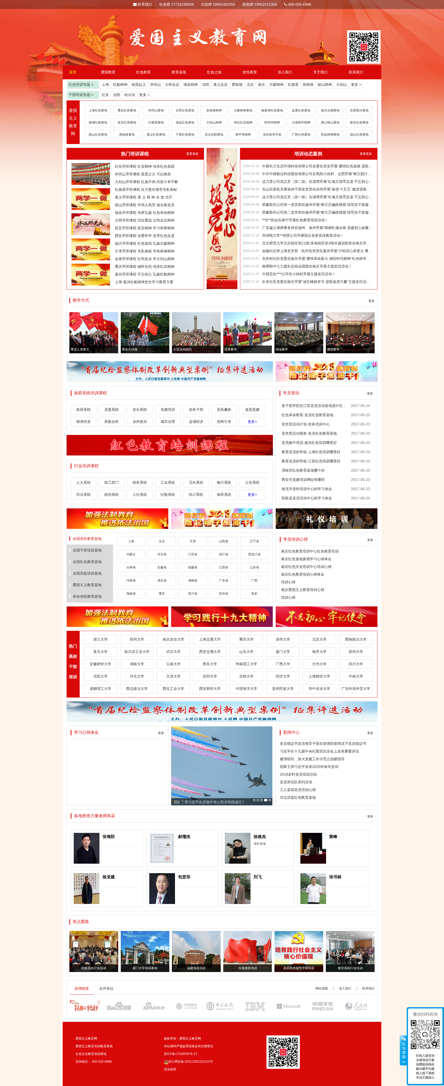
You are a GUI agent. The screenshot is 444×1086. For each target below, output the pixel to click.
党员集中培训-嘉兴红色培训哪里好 (309, 443)
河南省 (131, 580)
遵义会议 (220, 84)
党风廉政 (224, 409)
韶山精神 (325, 84)
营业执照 (170, 1069)
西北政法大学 (137, 689)
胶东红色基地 (359, 122)
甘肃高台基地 (359, 110)
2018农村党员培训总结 (298, 774)
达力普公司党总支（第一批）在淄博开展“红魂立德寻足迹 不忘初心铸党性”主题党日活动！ (317, 197)
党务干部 (196, 409)
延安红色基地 (127, 122)
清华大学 (283, 639)
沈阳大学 (100, 676)
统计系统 (196, 494)
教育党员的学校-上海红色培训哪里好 (311, 452)
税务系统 (140, 482)
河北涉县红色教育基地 (298, 797)
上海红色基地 (98, 110)
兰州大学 (319, 664)
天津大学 (173, 676)
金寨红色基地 (301, 110)
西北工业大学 (173, 689)
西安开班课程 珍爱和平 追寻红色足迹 (144, 236)
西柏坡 (237, 84)
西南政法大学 (356, 639)
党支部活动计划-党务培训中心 (306, 424)
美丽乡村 (111, 422)
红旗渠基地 (156, 122)
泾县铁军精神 (301, 122)
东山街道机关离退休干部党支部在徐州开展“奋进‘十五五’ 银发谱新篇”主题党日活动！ (317, 189)
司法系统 (83, 494)
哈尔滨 (129, 95)
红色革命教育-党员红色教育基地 (307, 415)
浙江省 (223, 554)
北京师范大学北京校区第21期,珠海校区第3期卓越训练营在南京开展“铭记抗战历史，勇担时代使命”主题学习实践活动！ (317, 243)
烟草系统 (224, 494)
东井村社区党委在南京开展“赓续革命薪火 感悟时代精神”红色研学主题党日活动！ (317, 258)
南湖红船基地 (98, 122)
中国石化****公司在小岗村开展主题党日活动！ (299, 274)
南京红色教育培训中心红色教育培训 (310, 551)
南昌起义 (139, 84)
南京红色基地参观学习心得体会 (306, 559)
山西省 (223, 541)
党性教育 (250, 72)
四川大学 (356, 664)
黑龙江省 (254, 554)
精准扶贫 (83, 422)
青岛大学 (210, 664)
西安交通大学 (210, 652)
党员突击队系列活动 (296, 782)
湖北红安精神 (243, 122)
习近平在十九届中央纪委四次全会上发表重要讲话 (319, 751)
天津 (193, 541)
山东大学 (246, 652)
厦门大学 (283, 652)
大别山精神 (214, 122)
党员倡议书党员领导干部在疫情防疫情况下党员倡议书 (323, 743)
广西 (254, 580)
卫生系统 (196, 482)
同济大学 (283, 676)
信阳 (116, 95)
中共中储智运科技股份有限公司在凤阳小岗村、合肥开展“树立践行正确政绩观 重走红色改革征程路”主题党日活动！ (317, 174)
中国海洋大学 (246, 689)
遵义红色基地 (156, 134)
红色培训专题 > (81, 84)
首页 (72, 72)
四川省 (192, 593)
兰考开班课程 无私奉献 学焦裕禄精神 (144, 251)
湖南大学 (137, 664)
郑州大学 (137, 639)
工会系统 (168, 482)
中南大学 (356, 676)
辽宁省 (254, 541)
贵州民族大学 (283, 689)
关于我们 (320, 72)
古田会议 (172, 84)
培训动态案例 (308, 153)
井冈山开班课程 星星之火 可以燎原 (143, 174)
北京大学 (319, 639)
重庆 (162, 593)
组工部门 (111, 482)
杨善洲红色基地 (272, 110)
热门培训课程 (135, 153)
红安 (105, 95)
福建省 (192, 567)
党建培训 (168, 409)
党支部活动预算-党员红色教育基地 (309, 433)
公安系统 (252, 482)
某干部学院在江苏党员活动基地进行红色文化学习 (321, 406)
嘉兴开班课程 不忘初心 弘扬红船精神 (144, 274)
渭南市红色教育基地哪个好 (303, 470)
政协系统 (111, 494)
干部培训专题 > (81, 95)
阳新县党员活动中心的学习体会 (307, 498)
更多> (252, 422)
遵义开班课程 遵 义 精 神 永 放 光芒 (143, 197)
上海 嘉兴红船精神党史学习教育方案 (144, 282)
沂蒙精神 (276, 84)
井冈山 (155, 84)
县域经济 (196, 422)
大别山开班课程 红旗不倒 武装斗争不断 (146, 182)
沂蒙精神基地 (243, 110)
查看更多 (192, 154)
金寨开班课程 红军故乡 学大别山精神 (144, 259)
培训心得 (288, 582)
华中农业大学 (319, 689)
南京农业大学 (173, 639)
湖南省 (192, 580)
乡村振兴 (140, 422)
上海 (105, 84)
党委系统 (111, 409)
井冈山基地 (156, 110)
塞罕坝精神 (243, 134)
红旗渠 (293, 84)
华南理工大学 (246, 664)
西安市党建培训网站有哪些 (303, 480)
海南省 (131, 593)
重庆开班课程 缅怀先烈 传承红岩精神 (144, 266)
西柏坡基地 (127, 134)
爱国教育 (108, 72)
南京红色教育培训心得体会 (302, 574)
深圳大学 (210, 676)
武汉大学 (173, 652)
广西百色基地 (301, 134)
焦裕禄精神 (214, 110)
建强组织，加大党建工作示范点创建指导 (312, 759)
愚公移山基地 (330, 122)
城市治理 (168, 422)
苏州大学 (356, 652)
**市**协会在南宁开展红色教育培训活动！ (295, 220)
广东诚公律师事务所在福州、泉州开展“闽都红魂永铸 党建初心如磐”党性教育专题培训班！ (317, 228)
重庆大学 (246, 639)
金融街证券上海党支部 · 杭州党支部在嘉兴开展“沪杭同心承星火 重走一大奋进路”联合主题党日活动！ (317, 251)
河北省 (161, 554)
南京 (261, 84)
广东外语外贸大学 (355, 689)
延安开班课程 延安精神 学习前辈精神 (144, 228)
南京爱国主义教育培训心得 (302, 590)
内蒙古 (131, 554)
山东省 (254, 567)
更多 (371, 301)
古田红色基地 (185, 110)
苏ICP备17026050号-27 (180, 1054)
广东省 (223, 580)
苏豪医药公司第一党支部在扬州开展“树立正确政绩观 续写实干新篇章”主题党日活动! (317, 205)
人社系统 (140, 494)
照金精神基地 (330, 134)
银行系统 (224, 482)
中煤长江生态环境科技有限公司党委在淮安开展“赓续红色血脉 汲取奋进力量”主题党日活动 (317, 166)
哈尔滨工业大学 (137, 652)
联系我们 (144, 4)
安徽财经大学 (100, 664)
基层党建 (252, 409)
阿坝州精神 (272, 122)
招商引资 (224, 422)
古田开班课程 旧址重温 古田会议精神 (144, 220)
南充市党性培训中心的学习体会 (307, 489)
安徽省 (161, 567)
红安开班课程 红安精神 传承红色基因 (144, 166)
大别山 (341, 84)
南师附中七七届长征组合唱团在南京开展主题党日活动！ (307, 266)
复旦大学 (100, 652)
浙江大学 (100, 639)
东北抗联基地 (214, 134)
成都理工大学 (100, 689)
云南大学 (173, 664)
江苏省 (192, 554)
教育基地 (179, 72)
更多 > (356, 84)
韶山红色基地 (98, 134)
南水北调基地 (330, 110)
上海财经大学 (319, 676)
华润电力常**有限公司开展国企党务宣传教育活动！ (303, 235)
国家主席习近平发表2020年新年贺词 (309, 767)
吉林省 (131, 567)
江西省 (223, 567)
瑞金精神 (190, 84)
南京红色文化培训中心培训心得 (306, 567)
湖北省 (161, 580)
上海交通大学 (210, 639)
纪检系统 (168, 494)
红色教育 (143, 72)
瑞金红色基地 (185, 122)
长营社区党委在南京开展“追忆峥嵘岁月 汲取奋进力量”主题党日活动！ (317, 282)
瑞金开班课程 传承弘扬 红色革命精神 (144, 213)
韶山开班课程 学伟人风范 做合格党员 (144, 205)
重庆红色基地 (127, 110)
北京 (250, 84)
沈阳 (205, 84)
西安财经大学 (210, 689)
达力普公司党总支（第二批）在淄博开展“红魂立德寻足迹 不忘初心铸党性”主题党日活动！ (317, 181)
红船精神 (120, 84)
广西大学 (283, 664)
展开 (403, 1050)
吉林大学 (246, 676)
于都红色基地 (185, 134)
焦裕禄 (308, 84)
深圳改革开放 (272, 134)
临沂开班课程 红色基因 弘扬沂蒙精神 (144, 243)
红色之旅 (214, 72)
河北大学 (137, 676)
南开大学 (319, 652)
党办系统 (140, 409)
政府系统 (83, 409)
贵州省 (223, 593)
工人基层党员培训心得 (298, 790)
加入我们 (285, 72)
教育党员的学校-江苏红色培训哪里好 (311, 461)
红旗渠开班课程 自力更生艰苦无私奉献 (146, 189)
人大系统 (83, 482)
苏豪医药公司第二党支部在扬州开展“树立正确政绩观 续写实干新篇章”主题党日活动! (317, 212)
